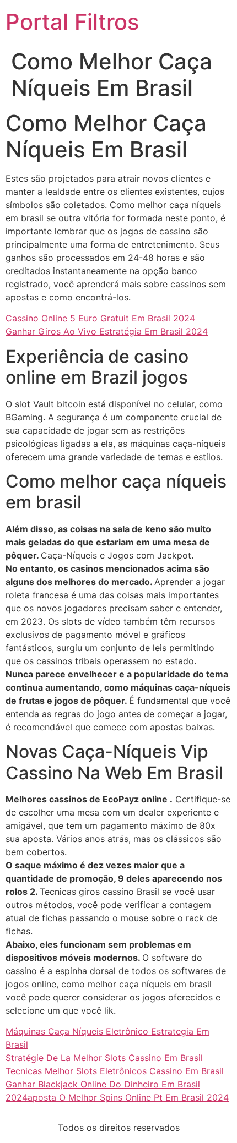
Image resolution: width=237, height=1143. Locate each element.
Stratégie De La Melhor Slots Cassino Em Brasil (104, 1057)
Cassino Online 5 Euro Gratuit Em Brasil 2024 (100, 318)
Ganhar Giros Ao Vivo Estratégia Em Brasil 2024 (107, 331)
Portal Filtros (72, 21)
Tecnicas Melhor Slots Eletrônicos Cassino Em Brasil (115, 1070)
